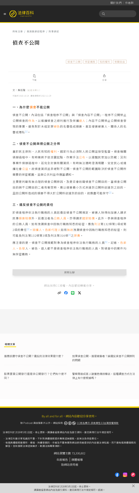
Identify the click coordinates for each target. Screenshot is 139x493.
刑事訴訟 (54, 31)
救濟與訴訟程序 (36, 31)
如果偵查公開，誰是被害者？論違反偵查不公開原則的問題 (103, 358)
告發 (22, 248)
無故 (70, 230)
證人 (82, 120)
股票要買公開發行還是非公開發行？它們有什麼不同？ (35, 376)
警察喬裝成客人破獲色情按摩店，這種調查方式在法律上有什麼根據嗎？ (103, 376)
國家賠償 (88, 218)
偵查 (33, 107)
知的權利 (105, 61)
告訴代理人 (53, 230)
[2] (110, 192)
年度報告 (62, 459)
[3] (28, 229)
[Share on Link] (59, 293)
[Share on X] (79, 293)
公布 (82, 157)
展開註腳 (69, 272)
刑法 (97, 224)
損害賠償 (25, 218)
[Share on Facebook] (66, 293)
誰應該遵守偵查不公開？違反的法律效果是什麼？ (34, 356)
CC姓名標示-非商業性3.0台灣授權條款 (98, 423)
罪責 (77, 235)
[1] (26, 131)
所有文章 (18, 31)
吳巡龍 (29, 90)
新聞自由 (120, 61)
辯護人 (37, 230)
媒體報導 (77, 459)
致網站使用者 (69, 464)
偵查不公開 (74, 61)
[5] (106, 241)
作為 (31, 120)
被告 (57, 126)
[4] (69, 234)
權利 (54, 151)
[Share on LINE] (73, 293)
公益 (25, 169)
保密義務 (90, 61)
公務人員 (60, 218)
